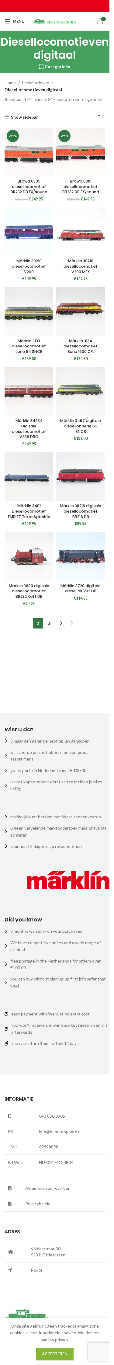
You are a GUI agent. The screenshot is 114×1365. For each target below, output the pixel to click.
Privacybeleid (37, 1203)
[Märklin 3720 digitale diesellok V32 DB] (80, 556)
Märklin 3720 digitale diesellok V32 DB (80, 588)
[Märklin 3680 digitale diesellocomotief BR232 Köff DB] (29, 556)
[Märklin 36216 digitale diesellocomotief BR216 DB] (80, 476)
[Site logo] (54, 20)
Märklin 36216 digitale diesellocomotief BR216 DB (80, 511)
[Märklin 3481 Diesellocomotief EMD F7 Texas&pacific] (29, 476)
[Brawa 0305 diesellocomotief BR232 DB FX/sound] (29, 152)
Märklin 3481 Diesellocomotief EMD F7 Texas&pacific (29, 511)
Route (37, 1270)
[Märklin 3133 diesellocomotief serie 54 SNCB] (29, 311)
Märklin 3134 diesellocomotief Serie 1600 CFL (81, 346)
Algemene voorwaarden (48, 1188)
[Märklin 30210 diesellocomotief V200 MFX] (80, 231)
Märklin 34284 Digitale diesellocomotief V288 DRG (29, 428)
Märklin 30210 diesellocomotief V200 (29, 266)
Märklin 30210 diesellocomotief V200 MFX (81, 266)
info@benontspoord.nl (60, 1131)
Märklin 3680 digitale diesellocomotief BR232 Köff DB (29, 591)
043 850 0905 (52, 1116)
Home (10, 82)
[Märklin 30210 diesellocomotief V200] (29, 231)
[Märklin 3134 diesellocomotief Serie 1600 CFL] (80, 311)
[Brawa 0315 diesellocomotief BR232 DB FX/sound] (80, 152)
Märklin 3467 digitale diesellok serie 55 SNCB (80, 426)
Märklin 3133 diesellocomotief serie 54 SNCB (29, 346)
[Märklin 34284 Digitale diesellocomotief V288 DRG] (29, 391)
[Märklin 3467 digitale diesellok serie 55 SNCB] (80, 391)
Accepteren (54, 1353)
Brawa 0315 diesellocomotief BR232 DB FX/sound (80, 186)
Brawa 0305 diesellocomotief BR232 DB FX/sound (29, 186)
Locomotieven (35, 82)
